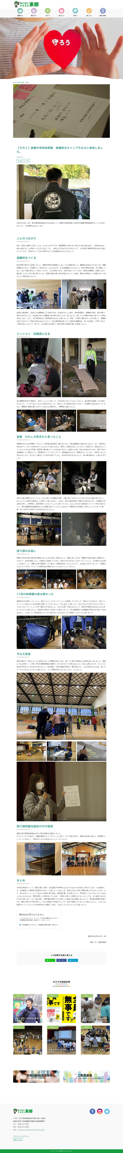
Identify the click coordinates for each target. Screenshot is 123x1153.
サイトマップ (18, 1138)
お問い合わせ (18, 1140)
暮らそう (34, 16)
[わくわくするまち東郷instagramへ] (100, 1126)
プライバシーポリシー (21, 1136)
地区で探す (102, 16)
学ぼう (75, 16)
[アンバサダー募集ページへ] (36, 1076)
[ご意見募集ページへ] (86, 1076)
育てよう (61, 16)
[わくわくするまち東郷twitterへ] (107, 1126)
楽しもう (89, 16)
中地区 (20, 161)
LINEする (50, 960)
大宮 (27, 161)
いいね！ (62, 960)
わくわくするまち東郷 (18, 82)
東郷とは (20, 16)
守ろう (48, 16)
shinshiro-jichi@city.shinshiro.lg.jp (31, 1130)
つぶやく (73, 960)
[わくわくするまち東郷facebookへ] (92, 1126)
